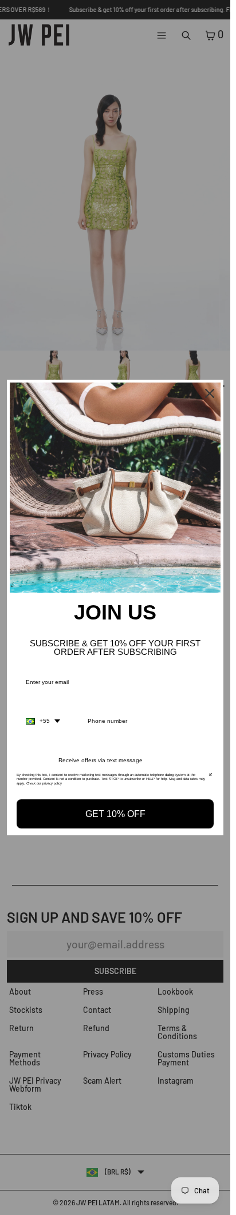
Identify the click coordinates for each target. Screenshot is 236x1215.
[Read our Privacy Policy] (210, 778)
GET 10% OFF (115, 814)
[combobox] (43, 721)
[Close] (209, 393)
